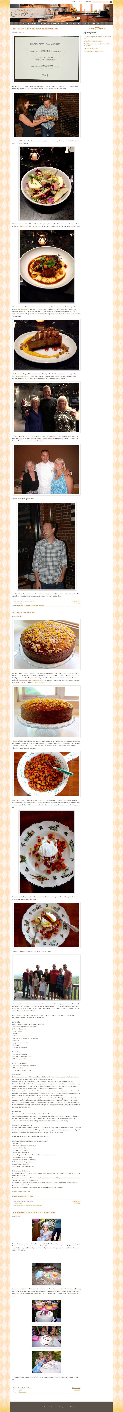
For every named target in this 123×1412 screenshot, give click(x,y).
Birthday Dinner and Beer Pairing (35, 28)
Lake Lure (88, 2)
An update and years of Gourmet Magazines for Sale (97, 37)
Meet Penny (79, 2)
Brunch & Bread (92, 23)
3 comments (77, 1390)
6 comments (77, 603)
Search (111, 2)
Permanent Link (76, 601)
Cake (37, 1205)
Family (37, 605)
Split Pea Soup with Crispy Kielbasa (94, 51)
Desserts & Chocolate (72, 23)
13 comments (76, 1203)
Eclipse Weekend (23, 612)
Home (72, 2)
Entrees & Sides (51, 23)
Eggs (40, 1205)
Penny (20, 603)
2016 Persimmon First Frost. (20, 376)
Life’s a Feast (41, 682)
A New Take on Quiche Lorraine (93, 41)
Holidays (41, 605)
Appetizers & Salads (32, 23)
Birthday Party (22, 605)
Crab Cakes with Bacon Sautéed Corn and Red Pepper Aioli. (97, 44)
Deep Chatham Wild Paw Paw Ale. (30, 226)
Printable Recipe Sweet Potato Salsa (22, 1196)
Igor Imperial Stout (23, 309)
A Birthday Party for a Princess (33, 1212)
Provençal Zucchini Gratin (91, 48)
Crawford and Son (47, 438)
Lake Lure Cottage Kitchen (25, 13)
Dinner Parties (30, 605)
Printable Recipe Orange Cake (21, 1191)
